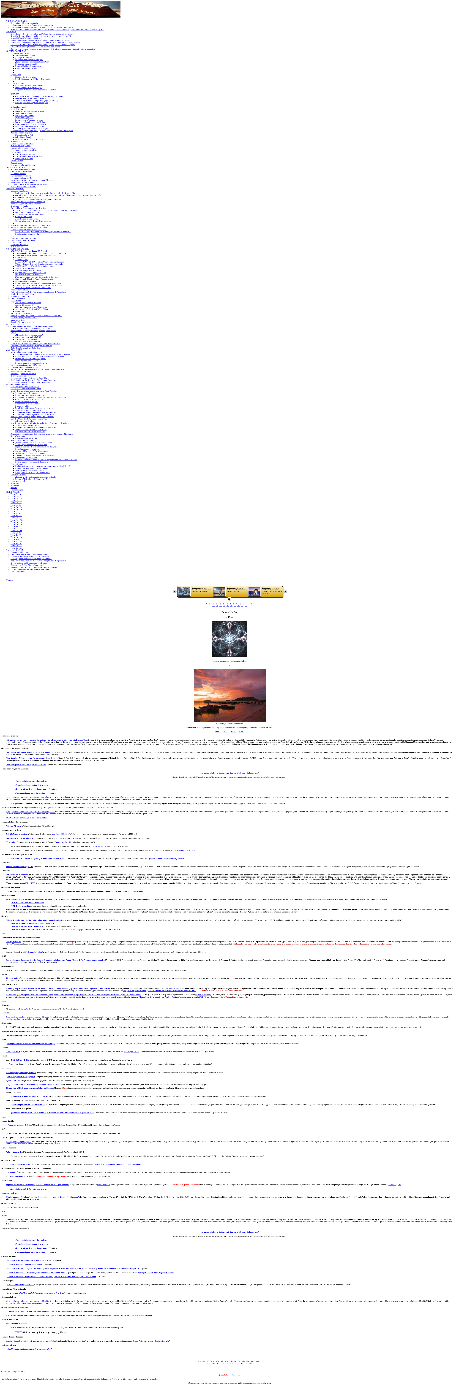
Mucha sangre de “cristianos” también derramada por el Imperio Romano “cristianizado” (42, 1197)
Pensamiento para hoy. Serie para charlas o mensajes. (30, 382)
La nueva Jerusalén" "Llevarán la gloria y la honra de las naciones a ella (35, 859)
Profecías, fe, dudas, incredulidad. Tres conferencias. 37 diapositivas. (36, 316)
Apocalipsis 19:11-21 (63, 842)
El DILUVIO (12, 1133)
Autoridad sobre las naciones (17, 834)
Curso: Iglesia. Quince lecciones (23, 240)
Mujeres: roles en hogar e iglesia (23, 148)
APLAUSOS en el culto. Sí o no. (23, 187)
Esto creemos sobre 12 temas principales (30, 124)
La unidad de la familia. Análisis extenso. (26, 341)
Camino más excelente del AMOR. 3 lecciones (33, 221)
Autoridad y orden (17, 141)
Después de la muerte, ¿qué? (26, 64)
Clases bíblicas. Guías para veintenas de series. (28, 208)
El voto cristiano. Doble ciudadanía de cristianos (29, 563)
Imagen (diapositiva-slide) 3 (17, 1341)
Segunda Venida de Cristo (20, 296)
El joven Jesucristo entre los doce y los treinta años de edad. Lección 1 (34, 920)
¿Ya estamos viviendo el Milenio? (28, 303)
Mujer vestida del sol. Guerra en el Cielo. (30, 273)
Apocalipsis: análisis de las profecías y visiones (166, 859)
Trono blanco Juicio (18, 572)
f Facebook (235, 1375)
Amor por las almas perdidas (26, 339)
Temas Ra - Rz (16, 531)
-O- (213, 606)
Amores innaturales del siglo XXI (28, 337)
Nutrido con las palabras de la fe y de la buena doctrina (29, 1349)
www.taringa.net (103, 1185)
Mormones (15, 483)
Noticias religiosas (17, 490)
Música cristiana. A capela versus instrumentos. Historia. (32, 180)
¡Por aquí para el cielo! (23, 58)
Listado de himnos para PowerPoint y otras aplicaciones (118, 1164)
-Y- (242, 606)
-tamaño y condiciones (33, 1264)
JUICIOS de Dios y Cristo (20, 146)
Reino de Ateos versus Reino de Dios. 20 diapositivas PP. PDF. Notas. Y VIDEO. (46, 460)
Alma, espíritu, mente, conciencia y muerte (27, 352)
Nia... (226, 732)
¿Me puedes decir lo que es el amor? (29, 335)
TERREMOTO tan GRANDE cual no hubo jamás (34, 266)
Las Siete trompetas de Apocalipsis (28, 270)
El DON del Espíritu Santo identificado (30, 85)
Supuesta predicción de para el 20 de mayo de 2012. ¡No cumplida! (37, 1185)
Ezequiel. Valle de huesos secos (22, 322)
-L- (244, 604)
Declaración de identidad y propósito (24, 23)
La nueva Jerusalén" (15, 1264)
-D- (217, 604)
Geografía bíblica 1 (35, 952)
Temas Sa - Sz (16, 533)
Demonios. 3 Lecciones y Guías (27, 212)
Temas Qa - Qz (16, 529)
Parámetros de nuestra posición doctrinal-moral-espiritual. (32, 25)
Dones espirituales (17, 83)
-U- (231, 606)
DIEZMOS (15, 94)
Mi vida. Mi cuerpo (14, 826)
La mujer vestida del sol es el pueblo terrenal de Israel (35, 427)
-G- (227, 604)
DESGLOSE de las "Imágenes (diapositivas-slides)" (27, 818)
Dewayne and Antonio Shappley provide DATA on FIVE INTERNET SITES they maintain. (46, 42)
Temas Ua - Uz (16, 537)
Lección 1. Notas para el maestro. (25, 923)
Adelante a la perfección (24, 421)
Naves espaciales (12, 909)
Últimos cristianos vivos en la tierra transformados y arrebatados (39, 264)
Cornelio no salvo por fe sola (26, 68)
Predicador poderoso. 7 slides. (26, 402)
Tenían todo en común (23, 113)
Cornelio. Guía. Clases (23, 217)
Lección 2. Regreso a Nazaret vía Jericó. (28, 926)
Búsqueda (9, 580)
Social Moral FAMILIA (15, 324)
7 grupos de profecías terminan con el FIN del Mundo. (35, 255)
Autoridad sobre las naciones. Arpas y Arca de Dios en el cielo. (39, 285)
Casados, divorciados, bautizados (20, 1285)
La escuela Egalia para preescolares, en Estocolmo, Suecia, (30, 995)
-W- (238, 606)
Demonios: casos (17, 163)
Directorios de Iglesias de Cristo (19, 1009)
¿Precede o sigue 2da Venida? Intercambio (31, 307)
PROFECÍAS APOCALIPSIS (17, 249)
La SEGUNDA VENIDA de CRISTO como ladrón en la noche (39, 262)
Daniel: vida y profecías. (20, 290)
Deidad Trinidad (17, 161)
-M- (247, 604)
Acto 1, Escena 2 (13, 1052)
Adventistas (15, 486)
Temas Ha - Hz (16, 509)
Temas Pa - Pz (16, 526)
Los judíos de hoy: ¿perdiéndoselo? (24, 318)
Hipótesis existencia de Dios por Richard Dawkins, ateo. (36, 447)
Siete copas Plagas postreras (25, 281)
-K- (240, 604)
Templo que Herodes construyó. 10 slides (30, 430)
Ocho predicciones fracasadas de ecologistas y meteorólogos (31, 1044)
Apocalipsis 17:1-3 (131, 1052)
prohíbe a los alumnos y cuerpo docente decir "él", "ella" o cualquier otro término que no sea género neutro (97, 995)
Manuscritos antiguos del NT (26, 438)
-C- (213, 604)
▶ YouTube (223, 1375)
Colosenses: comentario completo (23, 238)
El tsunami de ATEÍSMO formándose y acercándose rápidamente (29, 1088)
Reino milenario (27, 838)
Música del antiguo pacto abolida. (23, 182)
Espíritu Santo (16, 75)
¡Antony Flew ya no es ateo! (26, 458)
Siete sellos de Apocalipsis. (25, 268)
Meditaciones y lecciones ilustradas (129, 891)
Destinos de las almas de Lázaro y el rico (30, 359)
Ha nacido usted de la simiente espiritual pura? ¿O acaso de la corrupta (229, 773)
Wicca (9, 970)
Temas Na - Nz (16, 522)
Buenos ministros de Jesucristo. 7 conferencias (28, 202)
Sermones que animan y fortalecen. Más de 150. (29, 378)
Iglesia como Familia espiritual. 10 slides (30, 122)
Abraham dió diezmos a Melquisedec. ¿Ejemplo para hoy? (37, 101)
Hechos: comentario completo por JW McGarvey (29, 227)
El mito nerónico (12, 978)
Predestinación (16, 152)
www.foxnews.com (171, 989)
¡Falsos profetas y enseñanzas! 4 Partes (30, 470)
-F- (224, 604)
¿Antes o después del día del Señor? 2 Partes (32, 309)
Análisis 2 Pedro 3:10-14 (24, 305)
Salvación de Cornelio (23, 137)
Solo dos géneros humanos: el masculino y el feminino (31, 559)
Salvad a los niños (15, 1081)
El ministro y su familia (19, 206)
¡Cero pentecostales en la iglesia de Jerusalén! (32, 473)
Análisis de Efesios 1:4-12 (25, 154)
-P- (217, 606)
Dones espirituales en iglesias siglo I (28, 88)
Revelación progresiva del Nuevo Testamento (32, 79)
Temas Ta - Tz (16, 535)
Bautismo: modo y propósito (21, 133)
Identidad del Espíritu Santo (25, 77)
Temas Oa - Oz (16, 524)
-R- (220, 606)
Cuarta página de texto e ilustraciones (31, 793)
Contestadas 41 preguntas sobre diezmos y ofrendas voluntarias (39, 96)
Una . (29, 752)
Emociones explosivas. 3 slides (27, 404)
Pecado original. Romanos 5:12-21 (28, 234)
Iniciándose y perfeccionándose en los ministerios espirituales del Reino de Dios (45, 193)
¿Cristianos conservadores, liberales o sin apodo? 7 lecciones (38, 199)
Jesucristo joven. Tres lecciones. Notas (29, 215)
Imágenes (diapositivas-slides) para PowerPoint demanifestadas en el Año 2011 (159, 991)
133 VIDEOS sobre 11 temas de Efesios (26, 389)
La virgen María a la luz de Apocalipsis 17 (31, 479)
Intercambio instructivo (24, 159)
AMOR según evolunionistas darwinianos (31, 445)
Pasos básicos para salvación (21, 53)
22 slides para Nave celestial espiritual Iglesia (32, 128)
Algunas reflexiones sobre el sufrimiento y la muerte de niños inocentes (34, 1085)
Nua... (241, 732)
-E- (220, 604)
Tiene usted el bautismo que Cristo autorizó (29, 1096)
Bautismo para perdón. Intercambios (29, 139)
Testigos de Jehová (18, 481)
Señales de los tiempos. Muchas (22, 294)
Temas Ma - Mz (16, 520)
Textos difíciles (16, 242)
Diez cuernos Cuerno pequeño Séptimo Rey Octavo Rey (36, 277)
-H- (231, 604)
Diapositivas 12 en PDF (24, 135)
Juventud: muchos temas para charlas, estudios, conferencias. (33, 331)
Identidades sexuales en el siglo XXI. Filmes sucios (30, 556)
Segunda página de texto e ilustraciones (32, 785)
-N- (251, 604)
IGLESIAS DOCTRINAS (16, 51)
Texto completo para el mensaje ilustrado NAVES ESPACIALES (32, 899)
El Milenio (11, 842)
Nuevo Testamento (18, 436)
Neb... (218, 732)
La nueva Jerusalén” (15, 1260)
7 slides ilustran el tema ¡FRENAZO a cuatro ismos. (35, 415)
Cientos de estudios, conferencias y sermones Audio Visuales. (34, 391)
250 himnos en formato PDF (21, 178)
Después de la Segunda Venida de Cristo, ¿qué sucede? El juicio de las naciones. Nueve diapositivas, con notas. (53, 49)
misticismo (28, 1035)
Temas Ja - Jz (16, 513)
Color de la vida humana (20, 552)
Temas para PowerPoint (19, 245)
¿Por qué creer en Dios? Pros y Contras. (30, 453)
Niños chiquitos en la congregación (21, 1077)
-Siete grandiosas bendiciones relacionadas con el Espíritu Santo (30, 797)
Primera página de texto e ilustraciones (31, 781)
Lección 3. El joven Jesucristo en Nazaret (28, 930)
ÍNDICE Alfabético (13, 492)
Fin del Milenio (21, 311)
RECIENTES (11, 32)
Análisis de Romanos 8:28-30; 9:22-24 (29, 156)
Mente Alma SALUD (14, 350)
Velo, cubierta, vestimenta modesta (24, 150)
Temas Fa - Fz (16, 505)
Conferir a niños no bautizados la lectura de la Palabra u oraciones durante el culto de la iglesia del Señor (53, 1113)
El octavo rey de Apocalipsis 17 (18, 1142)
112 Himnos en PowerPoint (21, 176)
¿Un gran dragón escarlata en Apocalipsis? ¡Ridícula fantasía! (34, 567)
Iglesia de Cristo (17, 109)
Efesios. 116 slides (22, 406)
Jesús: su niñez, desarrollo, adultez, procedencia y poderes (32, 417)
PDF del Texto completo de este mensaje (27, 903)
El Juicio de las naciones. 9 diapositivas (30, 395)
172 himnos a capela (18, 174)
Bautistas (14, 488)
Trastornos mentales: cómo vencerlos (24, 367)
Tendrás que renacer (15, 803)
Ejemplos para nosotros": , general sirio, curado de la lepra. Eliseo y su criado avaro (47, 740)
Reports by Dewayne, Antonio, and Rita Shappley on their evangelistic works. (40, 40)
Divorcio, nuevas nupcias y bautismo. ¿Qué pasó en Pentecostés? (35, 344)
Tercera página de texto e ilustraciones (31, 789)
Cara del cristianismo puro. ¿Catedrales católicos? (29, 554)
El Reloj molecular (13, 942)
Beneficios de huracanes (17, 875)
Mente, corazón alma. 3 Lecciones (28, 361)
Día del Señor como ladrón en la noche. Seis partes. (30, 569)
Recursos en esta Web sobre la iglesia (29, 120)
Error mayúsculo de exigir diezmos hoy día (31, 103)
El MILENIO (20, 258)
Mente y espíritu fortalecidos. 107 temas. (26, 365)
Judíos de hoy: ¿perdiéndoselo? (27, 425)
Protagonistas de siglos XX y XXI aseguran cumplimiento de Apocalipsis (38, 292)
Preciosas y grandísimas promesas (23, 374)
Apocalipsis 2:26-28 (59, 834)
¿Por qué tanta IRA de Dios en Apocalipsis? (27, 565)
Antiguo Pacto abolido (19, 107)
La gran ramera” (14, 1293)
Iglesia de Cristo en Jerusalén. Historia (29, 111)
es (42, 1293)
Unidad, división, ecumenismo (22, 144)
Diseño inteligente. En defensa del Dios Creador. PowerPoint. (34, 380)
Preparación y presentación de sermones (26, 204)
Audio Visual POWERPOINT (17, 384)
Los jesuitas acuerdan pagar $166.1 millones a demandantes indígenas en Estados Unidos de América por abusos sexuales (55, 960)
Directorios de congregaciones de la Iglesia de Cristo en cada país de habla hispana (42, 27)
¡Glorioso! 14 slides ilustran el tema (28, 410)
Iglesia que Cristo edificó (24, 116)
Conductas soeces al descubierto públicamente (32, 329)
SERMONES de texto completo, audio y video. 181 (30, 225)
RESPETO (11, 1207)
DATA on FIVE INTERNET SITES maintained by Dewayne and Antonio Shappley (43, 45)
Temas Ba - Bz (16, 496)
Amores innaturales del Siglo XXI (19, 867)
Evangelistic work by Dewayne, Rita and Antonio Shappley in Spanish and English (42, 34)
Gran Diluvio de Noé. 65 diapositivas (29, 399)
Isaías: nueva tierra (18, 320)
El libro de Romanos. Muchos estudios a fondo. (28, 230)
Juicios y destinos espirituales (22, 313)
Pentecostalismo (17, 464)
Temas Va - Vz (16, 539)
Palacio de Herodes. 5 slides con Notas (30, 432)
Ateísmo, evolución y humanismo (23, 440)
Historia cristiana (17, 247)
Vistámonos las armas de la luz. (19, 1125)
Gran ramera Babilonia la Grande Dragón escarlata (34, 279)
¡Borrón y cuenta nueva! (20, 376)
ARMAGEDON (21, 260)
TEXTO (19, 1332)
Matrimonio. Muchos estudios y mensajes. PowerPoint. (31, 346)
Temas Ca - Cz (16, 498)
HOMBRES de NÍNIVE (19, 1060)
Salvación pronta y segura (25, 55)
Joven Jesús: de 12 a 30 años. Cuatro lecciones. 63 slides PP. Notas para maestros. (46, 210)
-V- (235, 606)
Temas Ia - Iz (15, 511)
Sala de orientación (17, 1176)
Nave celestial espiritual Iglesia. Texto (29, 126)
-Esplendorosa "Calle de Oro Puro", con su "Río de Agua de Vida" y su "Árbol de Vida (60, 1277)
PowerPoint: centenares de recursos (24, 393)
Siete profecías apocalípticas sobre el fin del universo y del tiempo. (35, 47)
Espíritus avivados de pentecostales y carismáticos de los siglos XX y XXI (43, 466)
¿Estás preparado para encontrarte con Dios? (32, 62)
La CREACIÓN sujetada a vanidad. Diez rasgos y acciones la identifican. (43, 232)
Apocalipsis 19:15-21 (187, 850)
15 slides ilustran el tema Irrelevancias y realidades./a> (35, 412)
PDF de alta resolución (20, 906)
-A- (206, 604)
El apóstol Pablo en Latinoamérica (28, 66)
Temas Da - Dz (16, 501)
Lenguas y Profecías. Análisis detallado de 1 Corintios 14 (36, 90)
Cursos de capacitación (19, 191)
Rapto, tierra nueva (18, 298)
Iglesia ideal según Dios (24, 118)
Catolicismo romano (18, 475)
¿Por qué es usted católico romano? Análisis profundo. (35, 477)
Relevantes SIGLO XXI (15, 550)
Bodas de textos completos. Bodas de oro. (26, 348)
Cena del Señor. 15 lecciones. (22, 172)
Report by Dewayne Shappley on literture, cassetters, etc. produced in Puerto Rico (41, 36)
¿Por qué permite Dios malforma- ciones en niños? (34, 442)
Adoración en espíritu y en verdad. (24, 169)
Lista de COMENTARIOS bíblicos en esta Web (29, 419)
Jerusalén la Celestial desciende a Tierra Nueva (33, 288)
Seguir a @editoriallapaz (17, 1371)
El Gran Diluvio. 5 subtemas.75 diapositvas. (32, 462)
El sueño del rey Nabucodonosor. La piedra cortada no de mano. (32, 758)
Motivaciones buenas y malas (22, 372)
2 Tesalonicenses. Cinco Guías (26, 219)
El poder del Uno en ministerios (27, 197)
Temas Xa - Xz (16, 544)
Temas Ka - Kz (16, 516)
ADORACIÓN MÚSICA (16, 167)
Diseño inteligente (162, 1341)
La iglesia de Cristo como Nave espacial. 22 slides (34, 408)
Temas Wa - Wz (17, 541)
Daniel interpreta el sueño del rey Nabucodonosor (26, 765)
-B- (210, 604)
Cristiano (11, 1172)
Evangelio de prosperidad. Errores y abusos (31, 468)
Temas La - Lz (16, 518)
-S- (224, 606)
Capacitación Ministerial (15, 189)
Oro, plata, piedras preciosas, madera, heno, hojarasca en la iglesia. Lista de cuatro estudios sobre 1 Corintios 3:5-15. (59, 195)
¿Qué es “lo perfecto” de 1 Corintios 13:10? (28, 1105)
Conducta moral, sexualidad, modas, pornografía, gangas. (32, 326)
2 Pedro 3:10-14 (12, 838)
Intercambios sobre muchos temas (23, 165)
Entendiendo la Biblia (16, 1311)
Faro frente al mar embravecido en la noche (24, 891)
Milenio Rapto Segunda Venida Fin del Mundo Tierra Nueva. (38, 283)
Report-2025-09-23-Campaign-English (25, 38)
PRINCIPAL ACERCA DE (16, 21)
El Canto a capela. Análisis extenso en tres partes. (29, 184)
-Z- (246, 606)
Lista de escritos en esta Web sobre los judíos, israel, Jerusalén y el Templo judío (41, 423)
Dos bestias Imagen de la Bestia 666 (29, 275)
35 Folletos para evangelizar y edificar (25, 387)
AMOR (13, 333)
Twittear (4, 1371)
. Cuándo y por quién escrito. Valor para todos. (40, 253)
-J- (237, 604)
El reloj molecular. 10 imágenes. (27, 449)
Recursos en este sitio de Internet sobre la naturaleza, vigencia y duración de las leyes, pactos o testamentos (49, 1315)
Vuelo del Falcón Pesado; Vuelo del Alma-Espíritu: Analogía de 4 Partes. (42, 354)
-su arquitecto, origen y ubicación (37, 1260)
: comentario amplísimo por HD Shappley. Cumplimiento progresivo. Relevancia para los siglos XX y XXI (57, 30)
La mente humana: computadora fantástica (31, 363)
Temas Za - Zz (16, 548)
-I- (234, 604)
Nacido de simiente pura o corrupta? (29, 60)
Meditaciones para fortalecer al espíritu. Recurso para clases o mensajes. (38, 369)
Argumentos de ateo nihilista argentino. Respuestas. (34, 455)
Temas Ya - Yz (16, 546)
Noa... (233, 732)
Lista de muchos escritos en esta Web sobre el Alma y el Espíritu (39, 356)
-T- (228, 606)
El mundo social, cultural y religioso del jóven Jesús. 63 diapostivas (40, 397)
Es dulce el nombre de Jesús (18, 1164)
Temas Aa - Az (16, 494)
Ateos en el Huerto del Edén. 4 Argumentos (31, 451)
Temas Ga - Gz (16, 507)
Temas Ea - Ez (16, 503)
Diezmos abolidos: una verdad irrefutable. (31, 98)
